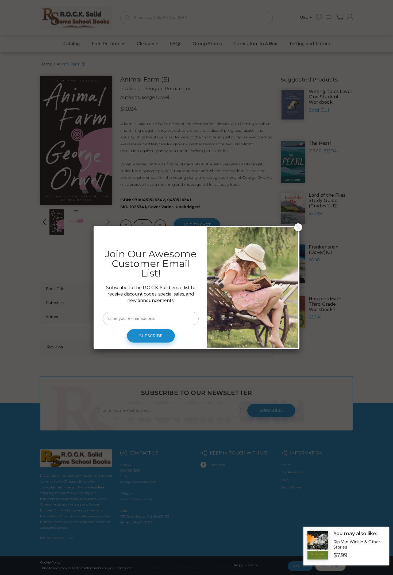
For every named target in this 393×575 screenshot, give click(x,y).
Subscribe (151, 335)
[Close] (298, 227)
